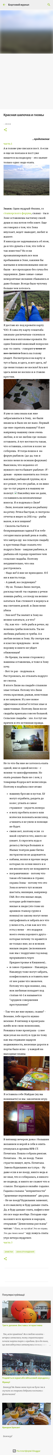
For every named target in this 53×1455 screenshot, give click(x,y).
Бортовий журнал (18, 4)
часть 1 (8, 143)
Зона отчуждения (25, 1252)
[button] (5, 130)
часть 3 (8, 1242)
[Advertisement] (26, 81)
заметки (9, 1252)
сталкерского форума (17, 213)
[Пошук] (49, 4)
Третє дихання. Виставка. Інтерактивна (22, 1325)
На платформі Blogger (28, 1450)
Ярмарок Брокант (11, 1427)
